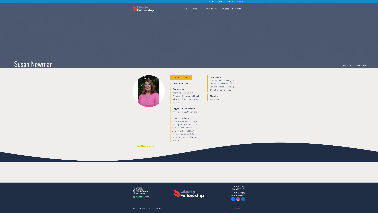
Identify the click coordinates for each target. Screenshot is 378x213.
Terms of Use (232, 208)
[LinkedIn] (243, 199)
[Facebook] (233, 199)
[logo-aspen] (140, 190)
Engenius (153, 208)
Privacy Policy (241, 208)
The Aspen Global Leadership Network (139, 198)
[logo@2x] (143, 9)
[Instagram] (238, 199)
